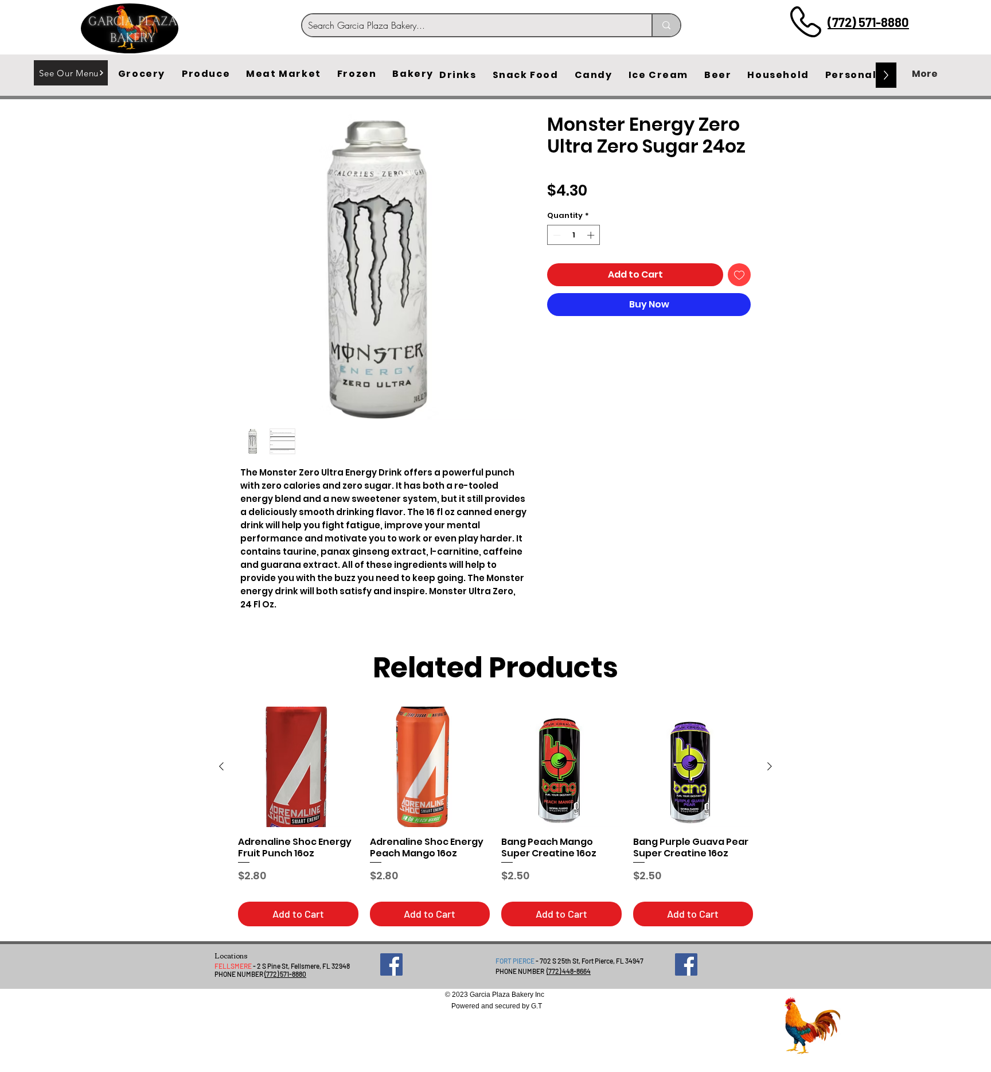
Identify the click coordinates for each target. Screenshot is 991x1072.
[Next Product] (770, 766)
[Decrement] (556, 235)
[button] (141, 74)
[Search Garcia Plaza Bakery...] (665, 25)
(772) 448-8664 (569, 971)
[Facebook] (391, 964)
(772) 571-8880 (868, 21)
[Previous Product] (221, 766)
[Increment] (592, 235)
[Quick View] (298, 767)
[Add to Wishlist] (739, 274)
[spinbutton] (574, 235)
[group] (495, 816)
